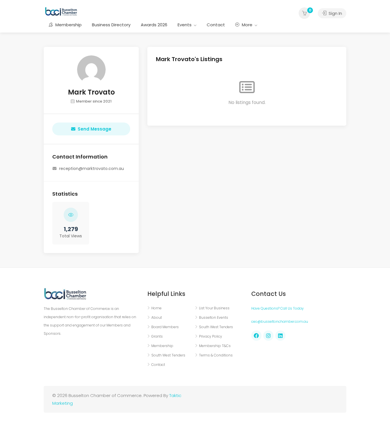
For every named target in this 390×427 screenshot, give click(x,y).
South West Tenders (168, 355)
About (156, 317)
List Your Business (214, 308)
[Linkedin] (280, 335)
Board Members (165, 326)
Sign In (334, 13)
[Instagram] (268, 335)
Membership (68, 25)
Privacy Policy (210, 336)
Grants (157, 336)
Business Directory (111, 25)
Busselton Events (213, 317)
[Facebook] (256, 335)
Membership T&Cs (215, 345)
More (246, 25)
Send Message (94, 129)
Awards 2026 (154, 25)
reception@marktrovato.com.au (91, 168)
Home (156, 308)
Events (185, 25)
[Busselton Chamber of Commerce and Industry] (61, 11)
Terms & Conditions (216, 355)
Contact (216, 25)
